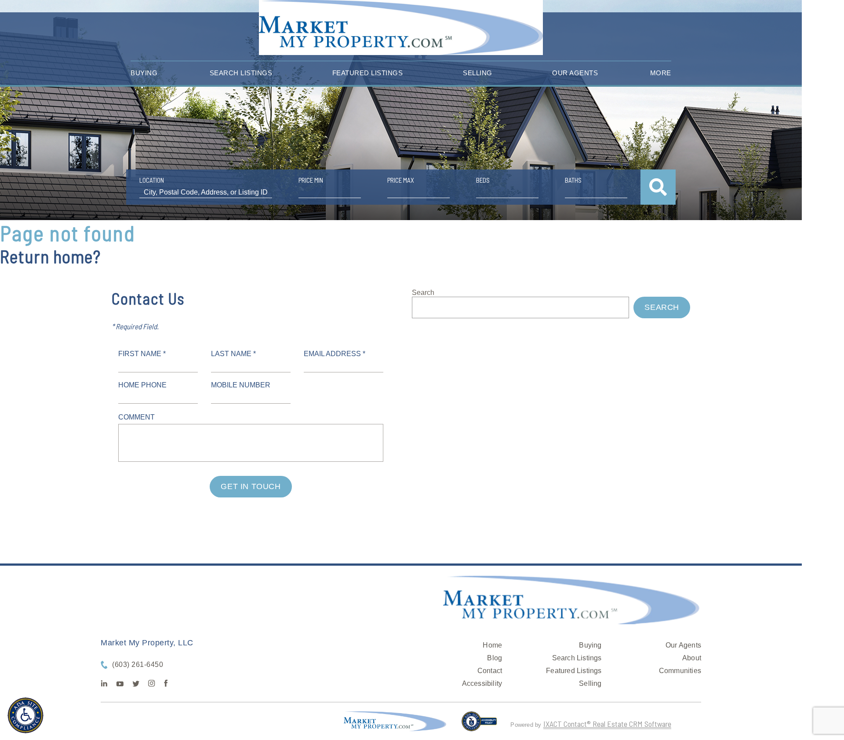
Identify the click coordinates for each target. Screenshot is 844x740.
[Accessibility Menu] (25, 715)
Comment (136, 417)
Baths (573, 180)
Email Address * (334, 353)
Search (423, 292)
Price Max (400, 180)
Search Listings (241, 73)
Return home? (50, 256)
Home (492, 645)
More (660, 73)
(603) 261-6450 (137, 664)
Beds (483, 180)
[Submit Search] (658, 187)
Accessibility (482, 683)
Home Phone (142, 385)
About (691, 658)
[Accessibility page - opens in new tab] (479, 725)
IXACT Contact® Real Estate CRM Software (607, 724)
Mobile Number (240, 385)
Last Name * (233, 353)
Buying (144, 73)
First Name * (142, 353)
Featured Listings (367, 73)
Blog (494, 658)
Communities (680, 670)
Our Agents (575, 73)
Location (151, 180)
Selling (477, 73)
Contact (489, 670)
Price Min (310, 180)
